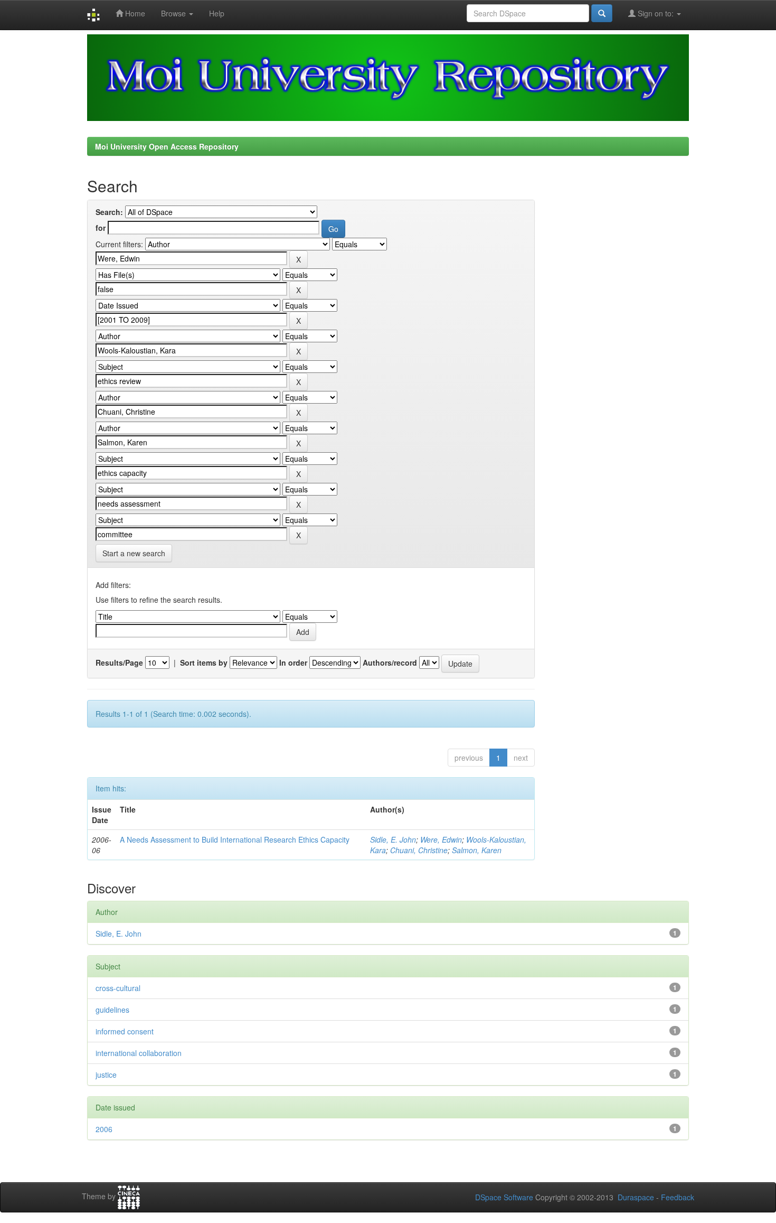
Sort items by (204, 662)
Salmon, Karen (476, 850)
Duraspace (636, 1197)
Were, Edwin (441, 839)
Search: (109, 212)
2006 (104, 1129)
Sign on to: (656, 13)
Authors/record (390, 662)
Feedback (677, 1197)
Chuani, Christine (419, 850)
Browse (174, 13)
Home (134, 13)
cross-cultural (118, 988)
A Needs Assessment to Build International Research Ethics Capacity (234, 839)
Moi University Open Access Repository (167, 146)
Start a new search (133, 553)
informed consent (125, 1031)
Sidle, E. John (393, 839)
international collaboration (139, 1053)
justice (106, 1074)
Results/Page (119, 662)
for (101, 227)
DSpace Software (504, 1197)
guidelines (112, 1009)
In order (293, 662)
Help (216, 13)
